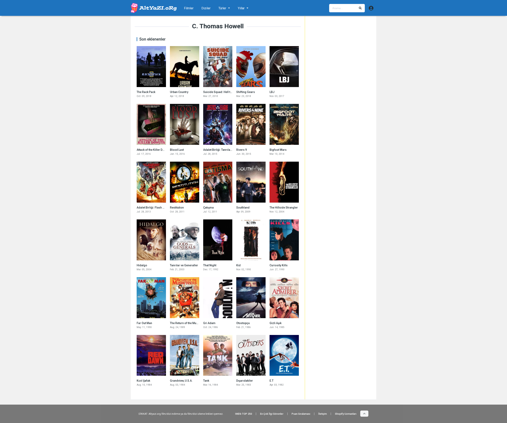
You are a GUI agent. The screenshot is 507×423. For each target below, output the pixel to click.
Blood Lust (177, 149)
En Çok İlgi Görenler (271, 413)
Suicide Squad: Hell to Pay (220, 92)
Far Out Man (144, 323)
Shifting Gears (245, 92)
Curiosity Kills (279, 265)
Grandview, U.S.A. (181, 380)
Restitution (177, 207)
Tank (206, 380)
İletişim (322, 413)
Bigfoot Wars (278, 149)
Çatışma (208, 207)
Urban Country (179, 92)
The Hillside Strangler (284, 207)
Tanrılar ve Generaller (184, 265)
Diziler (206, 8)
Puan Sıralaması (301, 413)
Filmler (188, 8)
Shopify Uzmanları (345, 413)
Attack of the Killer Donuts (153, 149)
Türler (222, 8)
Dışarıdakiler (244, 380)
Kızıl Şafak (143, 380)
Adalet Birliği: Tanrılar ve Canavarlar (226, 149)
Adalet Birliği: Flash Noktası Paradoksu (162, 207)
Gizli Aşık (275, 323)
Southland (243, 207)
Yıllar (241, 8)
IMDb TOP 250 (243, 413)
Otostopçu (243, 323)
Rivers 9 (241, 149)
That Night (209, 265)
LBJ (272, 92)
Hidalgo (142, 265)
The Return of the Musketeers (189, 323)
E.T (272, 380)
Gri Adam (209, 323)
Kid (238, 265)
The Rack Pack (146, 92)
